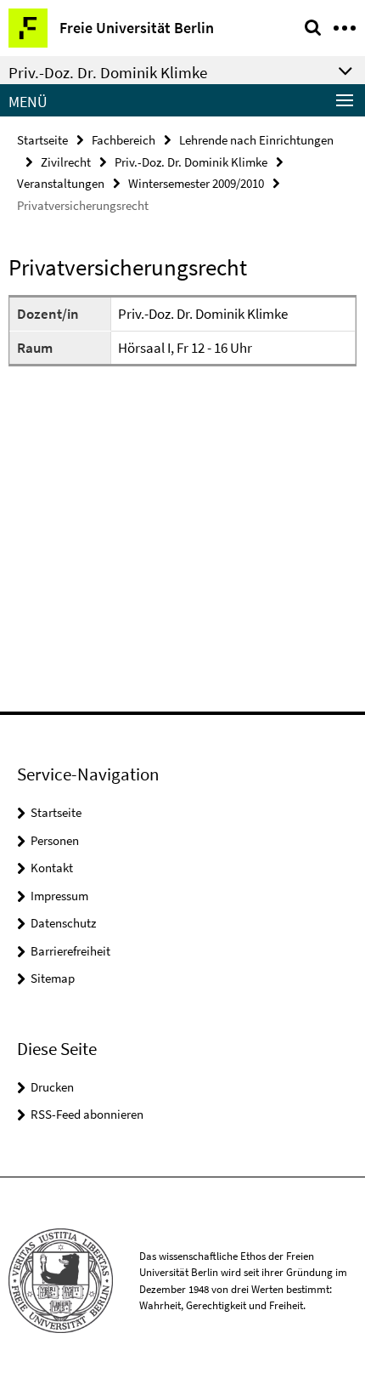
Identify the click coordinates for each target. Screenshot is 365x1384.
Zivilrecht (66, 162)
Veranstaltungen (60, 183)
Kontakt (52, 867)
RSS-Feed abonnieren (87, 1114)
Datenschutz (63, 923)
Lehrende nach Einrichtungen (256, 140)
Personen (55, 840)
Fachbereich (123, 140)
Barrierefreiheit (70, 951)
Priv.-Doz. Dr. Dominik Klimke (191, 162)
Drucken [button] (52, 1087)
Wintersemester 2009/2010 (196, 183)
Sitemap (53, 978)
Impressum (59, 896)
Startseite (42, 140)
